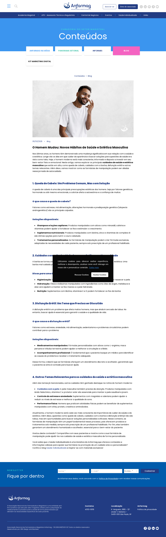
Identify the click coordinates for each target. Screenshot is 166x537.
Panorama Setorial (68, 50)
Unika (146, 15)
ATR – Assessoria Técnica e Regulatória (58, 15)
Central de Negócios (90, 15)
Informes (97, 50)
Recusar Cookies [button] (82, 275)
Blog (126, 50)
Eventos (108, 15)
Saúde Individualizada (128, 15)
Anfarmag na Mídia (40, 50)
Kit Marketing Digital (39, 61)
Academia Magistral (26, 15)
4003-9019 (89, 509)
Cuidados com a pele (48, 389)
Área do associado (128, 6)
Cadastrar (150, 471)
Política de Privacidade (108, 478)
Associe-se (109, 6)
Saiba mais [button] (94, 267)
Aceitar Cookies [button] (99, 275)
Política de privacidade (147, 509)
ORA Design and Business (29, 529)
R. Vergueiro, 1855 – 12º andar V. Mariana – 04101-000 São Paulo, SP (121, 512)
